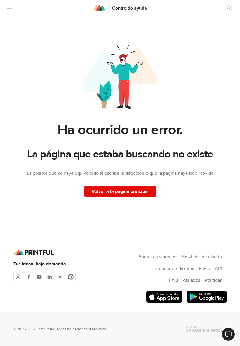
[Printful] (99, 8)
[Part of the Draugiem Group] (206, 329)
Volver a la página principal (120, 191)
